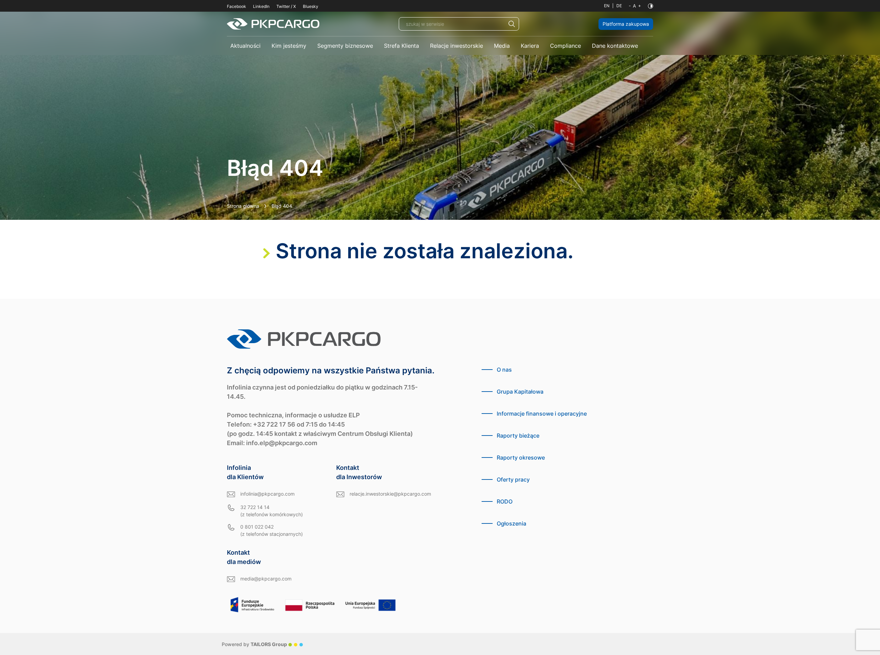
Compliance (565, 45)
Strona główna (243, 206)
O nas (504, 369)
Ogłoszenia (511, 523)
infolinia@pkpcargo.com (267, 494)
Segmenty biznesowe (345, 45)
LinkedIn (261, 6)
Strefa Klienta (401, 45)
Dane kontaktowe (615, 45)
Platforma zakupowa (626, 24)
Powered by (254, 644)
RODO (505, 501)
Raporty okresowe (521, 457)
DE (619, 5)
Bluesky (310, 6)
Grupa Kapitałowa (520, 391)
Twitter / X (286, 6)
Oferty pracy (513, 479)
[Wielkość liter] (635, 6)
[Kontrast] (650, 6)
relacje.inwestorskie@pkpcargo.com (390, 494)
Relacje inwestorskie (456, 45)
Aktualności (245, 45)
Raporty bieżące (518, 435)
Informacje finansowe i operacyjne (542, 413)
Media (502, 45)
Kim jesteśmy (289, 45)
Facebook (236, 6)
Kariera (530, 45)
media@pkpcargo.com (266, 578)
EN (606, 5)
